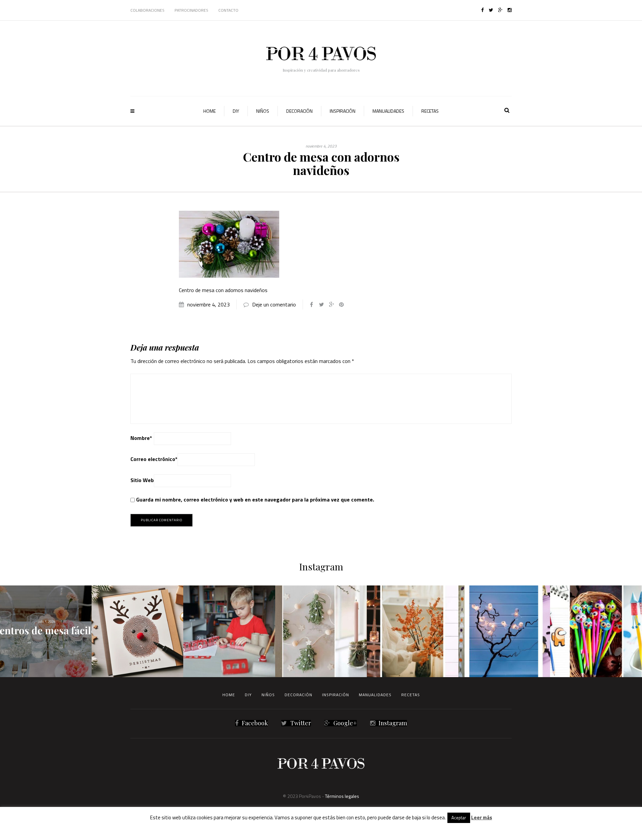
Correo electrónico (154, 459)
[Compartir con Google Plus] (331, 304)
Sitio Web (142, 480)
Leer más (481, 817)
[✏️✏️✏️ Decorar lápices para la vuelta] (596, 631)
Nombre (141, 438)
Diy (236, 110)
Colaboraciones (147, 10)
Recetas (430, 110)
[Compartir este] (311, 304)
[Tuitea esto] (321, 304)
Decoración (299, 110)
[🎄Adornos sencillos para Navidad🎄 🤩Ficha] (321, 631)
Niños (262, 110)
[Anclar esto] (341, 304)
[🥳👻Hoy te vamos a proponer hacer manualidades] (504, 631)
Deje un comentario (274, 304)
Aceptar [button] (458, 817)
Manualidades (388, 110)
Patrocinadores (191, 10)
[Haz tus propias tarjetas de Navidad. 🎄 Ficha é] (137, 631)
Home (209, 110)
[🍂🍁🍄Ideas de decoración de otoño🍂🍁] (412, 631)
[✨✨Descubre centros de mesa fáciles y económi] (46, 631)
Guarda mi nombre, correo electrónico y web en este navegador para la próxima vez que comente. (255, 499)
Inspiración (342, 110)
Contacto (228, 10)
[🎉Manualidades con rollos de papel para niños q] (229, 631)
